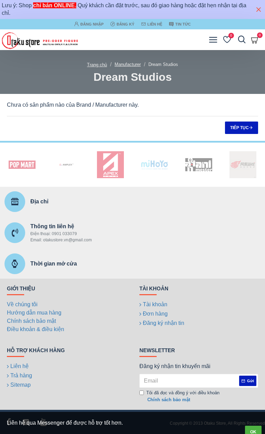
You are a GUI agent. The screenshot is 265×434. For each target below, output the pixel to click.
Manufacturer (128, 64)
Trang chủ (97, 64)
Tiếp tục (239, 127)
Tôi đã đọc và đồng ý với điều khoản (182, 396)
